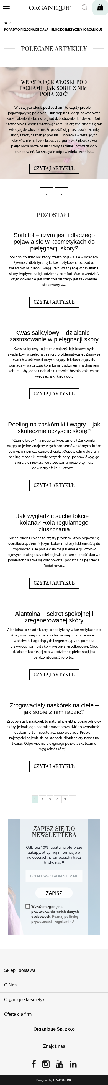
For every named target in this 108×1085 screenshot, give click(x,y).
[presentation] (46, 194)
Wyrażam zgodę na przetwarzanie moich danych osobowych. (55, 913)
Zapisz (54, 892)
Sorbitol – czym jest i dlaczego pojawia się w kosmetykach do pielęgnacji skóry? (54, 242)
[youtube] (59, 1065)
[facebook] (33, 1065)
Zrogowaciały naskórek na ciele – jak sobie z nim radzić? (54, 708)
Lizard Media (62, 1080)
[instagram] (46, 1065)
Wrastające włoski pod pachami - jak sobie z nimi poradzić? (54, 88)
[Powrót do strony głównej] (8, 23)
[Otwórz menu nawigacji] (6, 9)
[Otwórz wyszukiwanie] (84, 7)
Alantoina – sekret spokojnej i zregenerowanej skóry (54, 617)
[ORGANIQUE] (46, 7)
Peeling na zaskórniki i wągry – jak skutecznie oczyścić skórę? (54, 427)
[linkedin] (73, 1065)
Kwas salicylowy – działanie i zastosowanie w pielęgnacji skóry (54, 336)
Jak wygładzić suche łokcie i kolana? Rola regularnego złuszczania (54, 523)
